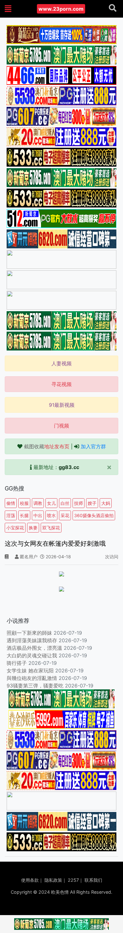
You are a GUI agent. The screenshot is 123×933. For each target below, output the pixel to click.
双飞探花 (51, 527)
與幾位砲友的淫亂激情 (32, 678)
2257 (73, 880)
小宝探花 (15, 527)
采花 (65, 515)
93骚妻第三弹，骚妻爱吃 (35, 685)
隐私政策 (53, 880)
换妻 (33, 527)
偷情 (10, 503)
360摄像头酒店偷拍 (94, 515)
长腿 (24, 515)
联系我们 (93, 880)
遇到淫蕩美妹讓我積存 (32, 640)
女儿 (51, 503)
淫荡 (10, 515)
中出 (37, 515)
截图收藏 (46, 446)
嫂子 (92, 503)
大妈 (105, 503)
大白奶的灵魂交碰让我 (32, 655)
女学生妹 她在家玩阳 (30, 670)
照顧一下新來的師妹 (29, 633)
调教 (37, 503)
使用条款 (30, 880)
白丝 (65, 503)
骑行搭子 (17, 663)
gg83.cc (69, 467)
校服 (24, 503)
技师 (78, 503)
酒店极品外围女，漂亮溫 (34, 648)
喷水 (51, 515)
